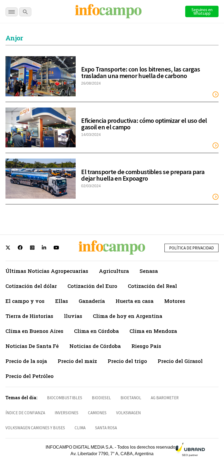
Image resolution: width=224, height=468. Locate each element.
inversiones (66, 412)
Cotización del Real (152, 285)
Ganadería (92, 300)
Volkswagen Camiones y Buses (35, 427)
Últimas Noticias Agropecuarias (46, 270)
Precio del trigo (127, 360)
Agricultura (114, 270)
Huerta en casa (135, 300)
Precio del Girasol (180, 360)
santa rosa (106, 427)
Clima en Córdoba (96, 330)
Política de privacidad (191, 248)
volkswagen (128, 412)
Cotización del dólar (31, 285)
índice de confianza (25, 412)
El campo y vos (25, 300)
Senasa (149, 270)
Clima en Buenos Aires (34, 330)
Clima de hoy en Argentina (127, 315)
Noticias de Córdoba (95, 345)
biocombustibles (64, 397)
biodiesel (101, 397)
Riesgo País (146, 345)
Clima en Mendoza (153, 330)
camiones (97, 412)
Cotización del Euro (92, 285)
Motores (174, 300)
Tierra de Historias (29, 315)
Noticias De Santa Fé (32, 345)
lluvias (73, 315)
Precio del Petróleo (29, 375)
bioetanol (130, 397)
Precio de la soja (26, 360)
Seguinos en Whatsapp (202, 11)
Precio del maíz (77, 360)
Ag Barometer (165, 397)
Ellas (61, 300)
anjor (14, 38)
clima (80, 427)
